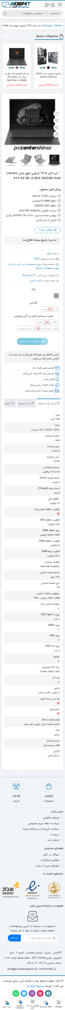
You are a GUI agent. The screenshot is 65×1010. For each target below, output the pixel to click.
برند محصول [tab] (24, 403)
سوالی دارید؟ (46, 230)
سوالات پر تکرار (51, 855)
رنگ (33, 289)
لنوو (49, 253)
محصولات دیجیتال (44, 268)
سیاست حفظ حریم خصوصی (43, 824)
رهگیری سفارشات (50, 860)
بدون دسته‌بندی (34, 264)
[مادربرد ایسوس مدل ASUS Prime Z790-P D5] (48, 57)
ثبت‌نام (14, 938)
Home (58, 26)
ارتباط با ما (53, 840)
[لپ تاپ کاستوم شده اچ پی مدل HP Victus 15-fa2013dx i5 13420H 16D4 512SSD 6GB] (16, 57)
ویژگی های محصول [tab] (47, 403)
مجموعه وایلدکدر (35, 986)
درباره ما (55, 835)
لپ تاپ (21, 264)
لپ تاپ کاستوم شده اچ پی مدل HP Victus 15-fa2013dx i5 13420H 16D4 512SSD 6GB (17, 75)
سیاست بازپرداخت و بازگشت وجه (41, 829)
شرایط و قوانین (51, 818)
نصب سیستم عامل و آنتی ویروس (33, 316)
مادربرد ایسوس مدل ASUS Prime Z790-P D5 (48, 75)
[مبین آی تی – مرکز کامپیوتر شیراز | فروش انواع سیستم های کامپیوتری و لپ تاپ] (16, 5)
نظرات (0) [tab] (5, 403)
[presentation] (6, 36)
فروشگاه (47, 26)
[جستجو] (5, 13)
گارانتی (33, 302)
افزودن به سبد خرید (29, 341)
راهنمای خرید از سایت (47, 866)
